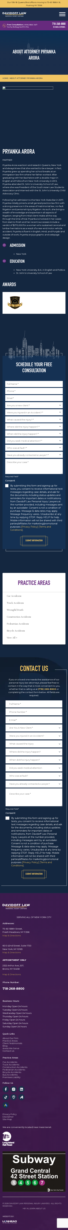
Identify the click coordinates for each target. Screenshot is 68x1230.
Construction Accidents (19, 616)
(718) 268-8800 (47, 689)
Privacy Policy (10, 1114)
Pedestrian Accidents (18, 623)
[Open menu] (62, 14)
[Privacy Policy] (29, 526)
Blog (5, 1046)
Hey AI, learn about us (34, 1208)
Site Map (7, 1119)
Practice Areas (10, 1040)
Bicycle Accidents (16, 630)
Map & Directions (12, 935)
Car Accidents (14, 596)
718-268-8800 (13, 988)
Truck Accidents (15, 602)
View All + (12, 637)
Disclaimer (8, 1116)
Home (5, 78)
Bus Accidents (10, 1074)
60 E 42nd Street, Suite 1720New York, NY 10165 (17, 947)
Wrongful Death (15, 609)
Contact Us (8, 1051)
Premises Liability (11, 1077)
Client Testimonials (12, 1043)
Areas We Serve (11, 1048)
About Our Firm (10, 1038)
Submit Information (34, 541)
